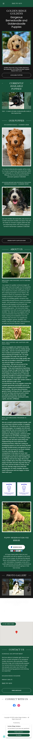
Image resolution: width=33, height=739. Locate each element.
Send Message (16, 690)
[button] (3, 3)
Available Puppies (16, 75)
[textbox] (16, 610)
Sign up (16, 617)
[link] (16, 12)
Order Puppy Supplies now (16, 240)
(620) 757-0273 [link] (17, 3)
